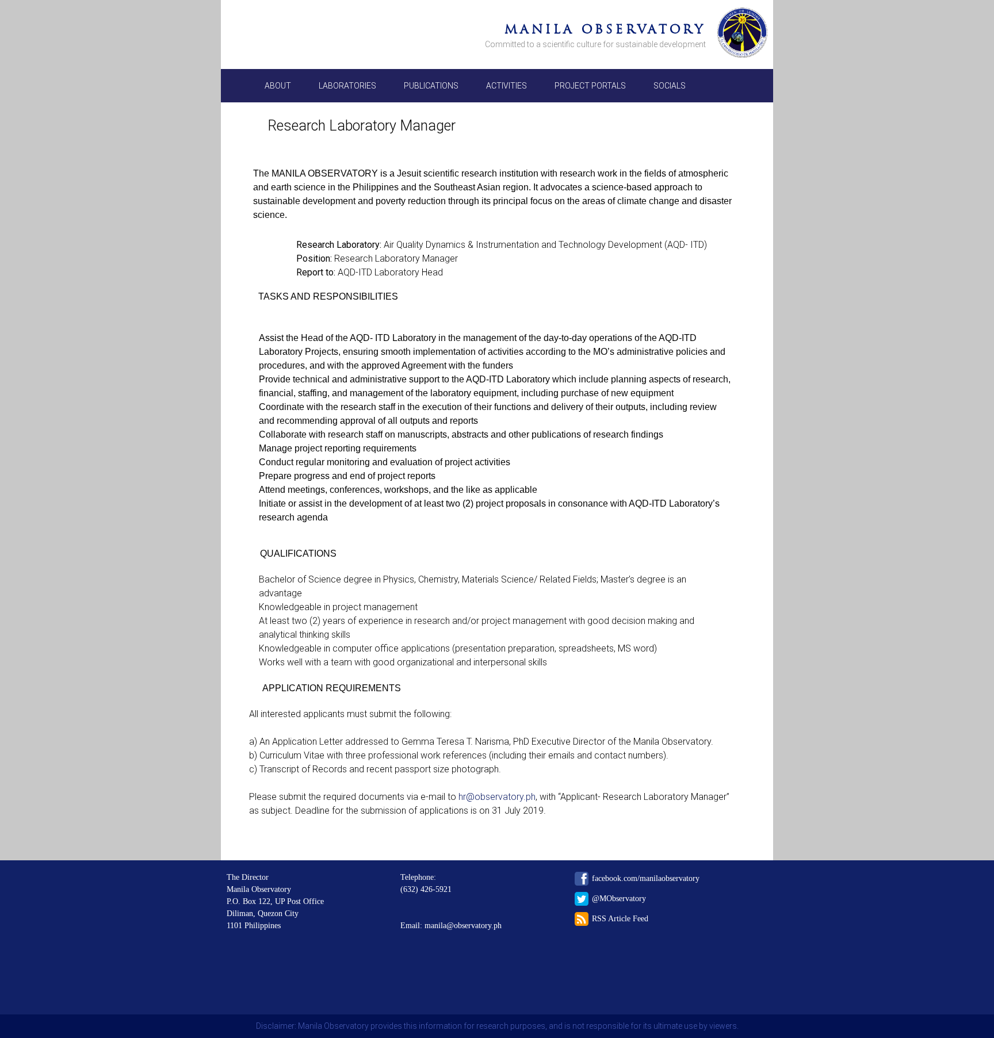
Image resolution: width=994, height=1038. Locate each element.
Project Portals (590, 85)
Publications (431, 85)
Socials (669, 85)
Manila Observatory (605, 29)
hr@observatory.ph (497, 796)
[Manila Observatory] (742, 34)
